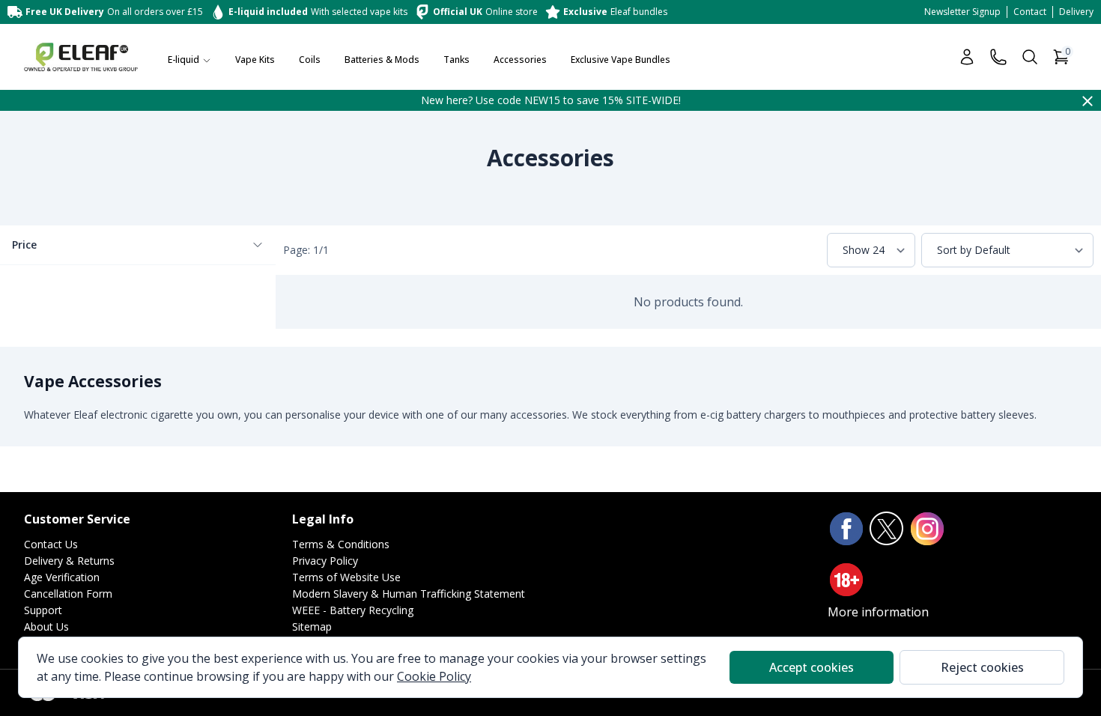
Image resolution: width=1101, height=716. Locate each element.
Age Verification (62, 577)
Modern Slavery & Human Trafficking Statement (408, 593)
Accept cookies (811, 667)
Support (43, 610)
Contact (1029, 11)
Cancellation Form (68, 593)
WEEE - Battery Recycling (352, 610)
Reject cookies (982, 667)
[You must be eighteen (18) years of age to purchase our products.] (846, 579)
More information (878, 612)
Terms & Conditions (340, 544)
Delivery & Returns (69, 560)
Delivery (1076, 11)
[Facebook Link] (846, 528)
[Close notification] (1087, 100)
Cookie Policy (434, 676)
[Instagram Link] (927, 528)
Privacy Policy (325, 560)
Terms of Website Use (346, 577)
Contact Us (51, 544)
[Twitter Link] (887, 528)
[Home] (81, 57)
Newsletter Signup (962, 11)
